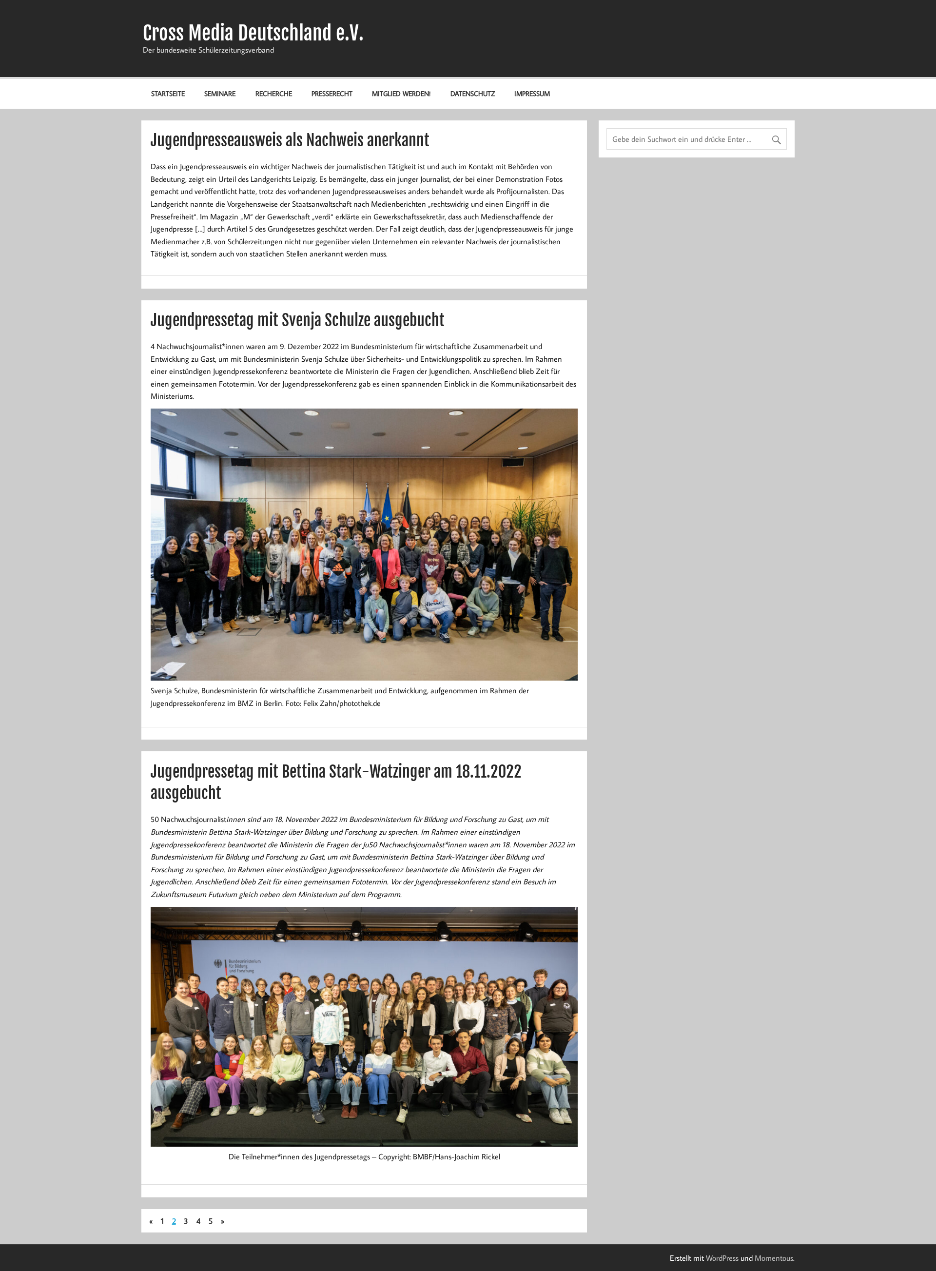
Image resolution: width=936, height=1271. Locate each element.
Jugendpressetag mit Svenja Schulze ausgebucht (298, 320)
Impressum (532, 93)
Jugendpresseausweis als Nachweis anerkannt (290, 140)
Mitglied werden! (401, 93)
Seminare (219, 93)
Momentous (774, 1258)
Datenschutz (472, 93)
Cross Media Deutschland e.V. (253, 33)
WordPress (722, 1258)
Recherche (273, 93)
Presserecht (332, 93)
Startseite (168, 93)
